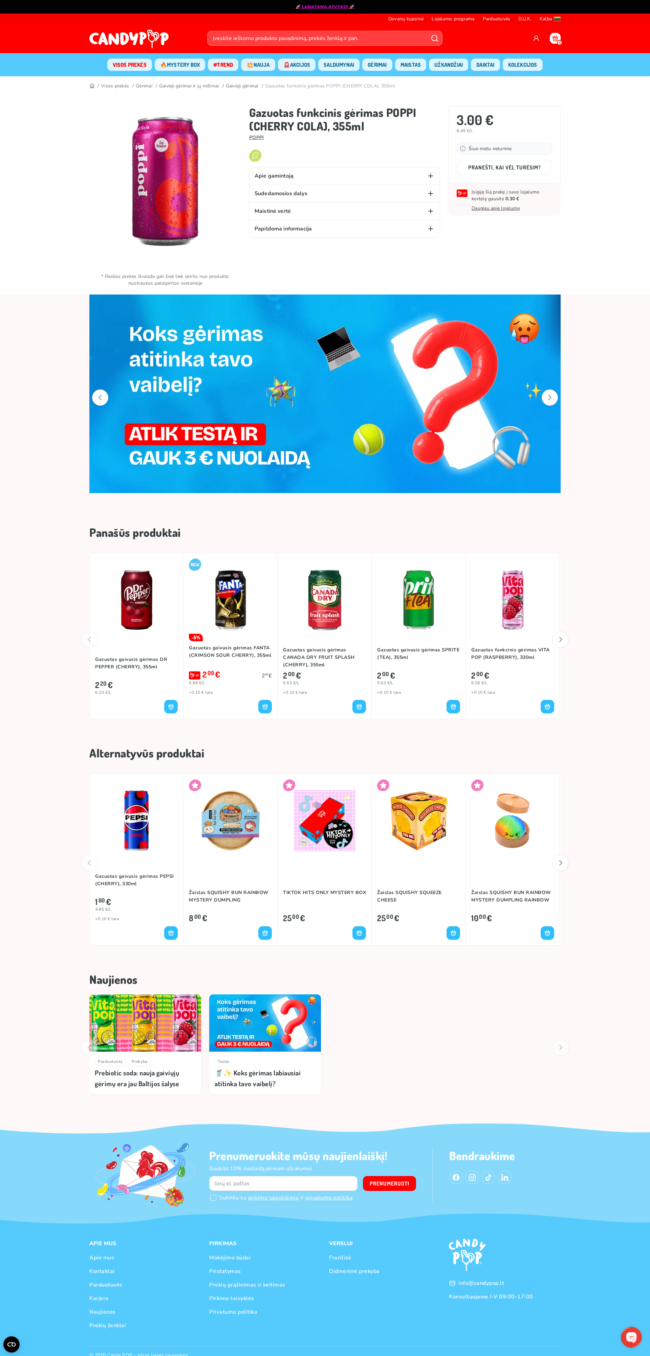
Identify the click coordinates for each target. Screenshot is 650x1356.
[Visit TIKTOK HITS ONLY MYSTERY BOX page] (324, 820)
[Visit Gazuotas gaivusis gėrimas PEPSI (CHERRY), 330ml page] (136, 820)
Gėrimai (144, 86)
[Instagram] (472, 1177)
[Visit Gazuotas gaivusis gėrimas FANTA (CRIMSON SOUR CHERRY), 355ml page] (230, 599)
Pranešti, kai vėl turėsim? (504, 167)
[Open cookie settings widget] (11, 1344)
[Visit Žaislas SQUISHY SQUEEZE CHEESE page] (418, 820)
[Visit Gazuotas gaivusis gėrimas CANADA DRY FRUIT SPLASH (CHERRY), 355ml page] (324, 599)
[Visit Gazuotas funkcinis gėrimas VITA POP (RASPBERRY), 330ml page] (512, 599)
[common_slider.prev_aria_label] (100, 397)
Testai (223, 1061)
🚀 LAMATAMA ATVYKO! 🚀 (325, 6)
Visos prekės (115, 86)
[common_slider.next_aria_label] (550, 397)
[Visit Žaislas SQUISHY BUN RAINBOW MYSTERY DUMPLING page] (230, 820)
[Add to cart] (171, 706)
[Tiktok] (488, 1177)
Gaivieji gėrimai (242, 86)
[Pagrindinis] (91, 86)
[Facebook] (456, 1177)
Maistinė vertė (273, 211)
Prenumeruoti (389, 1183)
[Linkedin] (505, 1177)
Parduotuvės (110, 1061)
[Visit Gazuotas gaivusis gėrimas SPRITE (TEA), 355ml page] (418, 599)
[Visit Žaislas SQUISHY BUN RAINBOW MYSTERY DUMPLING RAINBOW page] (512, 820)
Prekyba (140, 1061)
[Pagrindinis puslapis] (130, 41)
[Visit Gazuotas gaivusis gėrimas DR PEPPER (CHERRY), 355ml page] (136, 599)
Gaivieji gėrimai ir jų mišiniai (189, 86)
